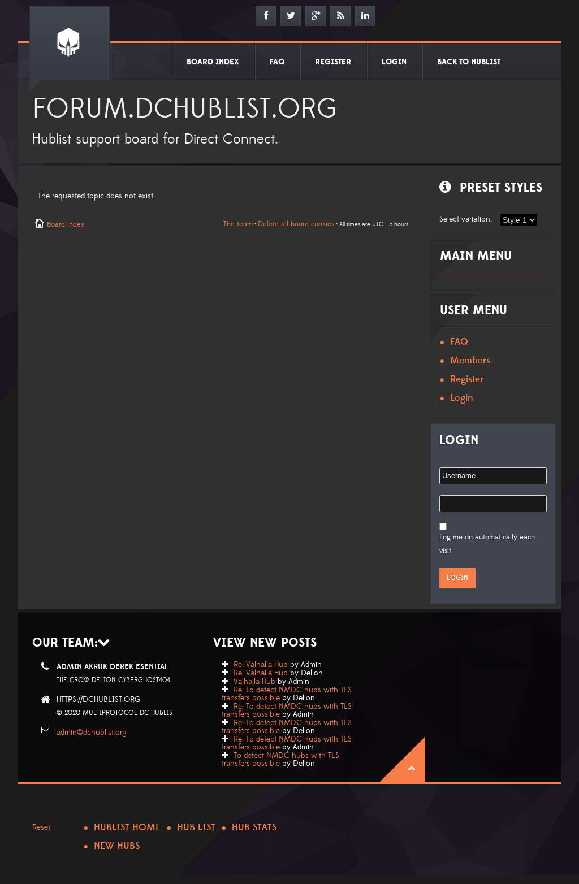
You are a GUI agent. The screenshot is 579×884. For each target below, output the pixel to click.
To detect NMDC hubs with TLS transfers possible (280, 760)
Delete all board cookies (296, 223)
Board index (65, 224)
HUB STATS (254, 827)
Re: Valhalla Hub (261, 665)
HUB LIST (196, 827)
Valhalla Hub (254, 682)
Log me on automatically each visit (487, 543)
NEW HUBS (117, 846)
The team (238, 223)
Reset (41, 827)
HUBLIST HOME (127, 827)
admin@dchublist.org (92, 732)
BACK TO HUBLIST (468, 62)
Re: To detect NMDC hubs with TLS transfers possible (287, 694)
